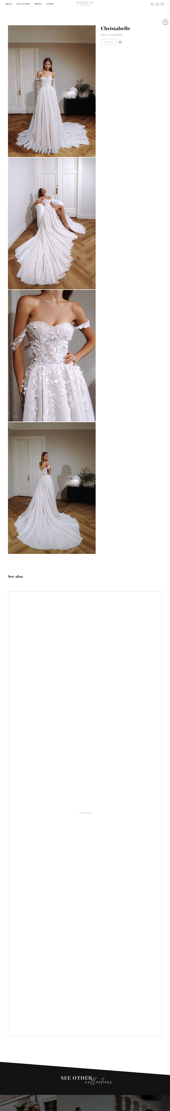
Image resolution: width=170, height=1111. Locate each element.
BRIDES (38, 4)
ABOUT (8, 4)
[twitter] (162, 4)
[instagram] (157, 4)
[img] (165, 22)
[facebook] (152, 4)
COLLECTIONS (23, 4)
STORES (50, 4)
